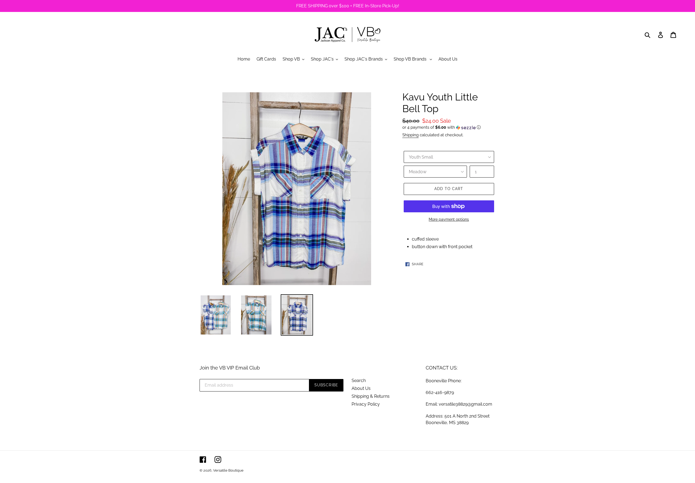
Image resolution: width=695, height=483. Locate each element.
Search (359, 380)
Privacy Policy (366, 404)
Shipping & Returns (371, 396)
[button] (448, 127)
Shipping (410, 134)
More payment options (449, 219)
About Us (361, 388)
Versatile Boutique (228, 470)
